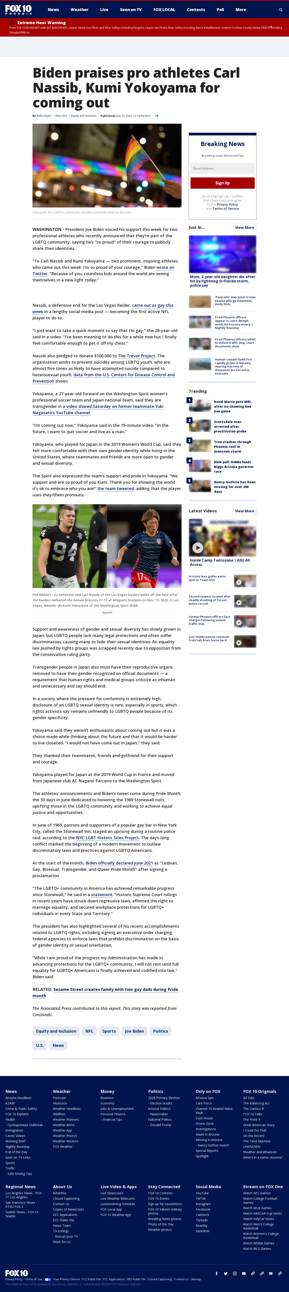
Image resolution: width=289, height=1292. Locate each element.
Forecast (59, 1098)
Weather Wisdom (65, 1141)
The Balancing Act (256, 1103)
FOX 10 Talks (252, 1114)
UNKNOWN (251, 1146)
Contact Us (61, 1204)
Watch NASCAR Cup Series (262, 1213)
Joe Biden (134, 1031)
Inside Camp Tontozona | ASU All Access (220, 562)
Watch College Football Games (260, 1200)
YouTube (202, 1193)
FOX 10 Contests (160, 1193)
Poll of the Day (16, 1152)
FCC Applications (65, 1215)
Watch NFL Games (257, 1193)
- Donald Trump (159, 1125)
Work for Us (62, 1242)
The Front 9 (251, 1119)
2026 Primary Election (164, 1098)
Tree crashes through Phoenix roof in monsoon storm (232, 446)
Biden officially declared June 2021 (119, 863)
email (271, 1273)
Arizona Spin (205, 1098)
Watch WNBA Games (258, 1243)
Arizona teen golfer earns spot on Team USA (207, 578)
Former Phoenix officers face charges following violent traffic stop (209, 620)
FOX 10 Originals (259, 1091)
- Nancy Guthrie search (212, 1145)
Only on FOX (208, 1091)
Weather (62, 1091)
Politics (160, 1031)
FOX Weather (62, 1146)
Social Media (208, 1186)
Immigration (14, 1130)
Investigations (206, 1129)
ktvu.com (61, 116)
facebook (216, 1273)
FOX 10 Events (158, 1198)
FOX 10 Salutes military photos (165, 1211)
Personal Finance (113, 1114)
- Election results (160, 1103)
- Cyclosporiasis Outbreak (24, 1125)
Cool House (204, 1118)
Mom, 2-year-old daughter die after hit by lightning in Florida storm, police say (222, 281)
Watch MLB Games (257, 1208)
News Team (62, 1225)
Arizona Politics (159, 1108)
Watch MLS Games (257, 1248)
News (58, 1045)
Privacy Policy (227, 204)
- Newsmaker (158, 1114)
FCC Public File (63, 1220)
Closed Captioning (66, 1198)
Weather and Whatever (260, 1152)
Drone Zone (205, 1123)
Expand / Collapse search (281, 9)
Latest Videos (203, 511)
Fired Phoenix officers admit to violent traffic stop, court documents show (235, 342)
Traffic (10, 1168)
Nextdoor (203, 1231)
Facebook (203, 1209)
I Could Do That (254, 1130)
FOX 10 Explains (17, 1114)
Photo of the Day (161, 1224)
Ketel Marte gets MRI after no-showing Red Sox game (232, 406)
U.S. (40, 1045)
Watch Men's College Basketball (258, 1226)
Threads (202, 1220)
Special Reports (207, 1150)
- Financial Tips (111, 1119)
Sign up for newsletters (165, 1204)
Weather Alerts (64, 1125)
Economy (107, 1103)
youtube (243, 1273)
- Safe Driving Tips (18, 1173)
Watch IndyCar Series (258, 1219)
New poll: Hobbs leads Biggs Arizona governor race (234, 467)
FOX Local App (111, 1209)
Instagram (203, 1204)
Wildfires (59, 1114)
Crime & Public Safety (21, 1108)
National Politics (160, 1119)
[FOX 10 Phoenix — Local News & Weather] (20, 9)
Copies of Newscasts (68, 1209)
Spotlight (202, 1156)
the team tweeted (115, 488)
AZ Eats (248, 1098)
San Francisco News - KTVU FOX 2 (21, 1204)
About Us (62, 1186)
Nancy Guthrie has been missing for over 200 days (235, 487)
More (241, 9)
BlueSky (201, 1225)
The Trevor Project (136, 355)
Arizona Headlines (18, 1098)
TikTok (201, 1198)
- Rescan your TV (65, 1236)
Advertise (60, 1193)
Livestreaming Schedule (117, 1204)
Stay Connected (164, 1186)
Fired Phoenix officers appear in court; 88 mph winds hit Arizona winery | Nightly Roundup (234, 322)
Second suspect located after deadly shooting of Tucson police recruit (210, 599)
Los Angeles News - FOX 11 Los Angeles (23, 1195)
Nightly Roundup (17, 1146)
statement (101, 894)
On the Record (253, 1136)
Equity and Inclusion (83, 116)
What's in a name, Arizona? (263, 1157)
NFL (89, 1031)
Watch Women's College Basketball (261, 1236)
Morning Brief (15, 1141)
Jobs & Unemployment (117, 1108)
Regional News (20, 1186)
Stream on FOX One (263, 1186)
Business (107, 1098)
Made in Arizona (207, 1134)
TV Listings (61, 1231)
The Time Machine (256, 1141)
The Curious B (253, 1108)
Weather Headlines (67, 1108)
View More (244, 227)
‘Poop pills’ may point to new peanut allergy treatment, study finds (235, 300)
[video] (222, 538)
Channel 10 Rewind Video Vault (214, 1110)
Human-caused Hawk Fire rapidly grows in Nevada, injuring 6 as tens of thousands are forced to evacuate (233, 366)
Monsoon (60, 1103)
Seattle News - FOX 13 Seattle (21, 1214)
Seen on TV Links (17, 1157)
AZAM (9, 1103)
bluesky (262, 1273)
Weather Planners (66, 1119)
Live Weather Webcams (117, 1198)
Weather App (62, 1130)
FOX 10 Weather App (115, 1215)
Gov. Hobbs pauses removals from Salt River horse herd (209, 638)
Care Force (204, 1103)
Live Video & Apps (118, 1186)
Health (10, 1119)
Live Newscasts (111, 1193)
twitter (225, 1273)
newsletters (280, 1273)
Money (107, 1091)
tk (252, 1273)
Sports (109, 1031)
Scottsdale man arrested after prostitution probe (230, 426)
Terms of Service (225, 208)
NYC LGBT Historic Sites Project (107, 837)
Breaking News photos (165, 1219)
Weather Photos (65, 1136)
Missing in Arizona (209, 1140)
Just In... (197, 227)
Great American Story (259, 1125)
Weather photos (160, 1229)
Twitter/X (202, 1215)
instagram (234, 1273)
